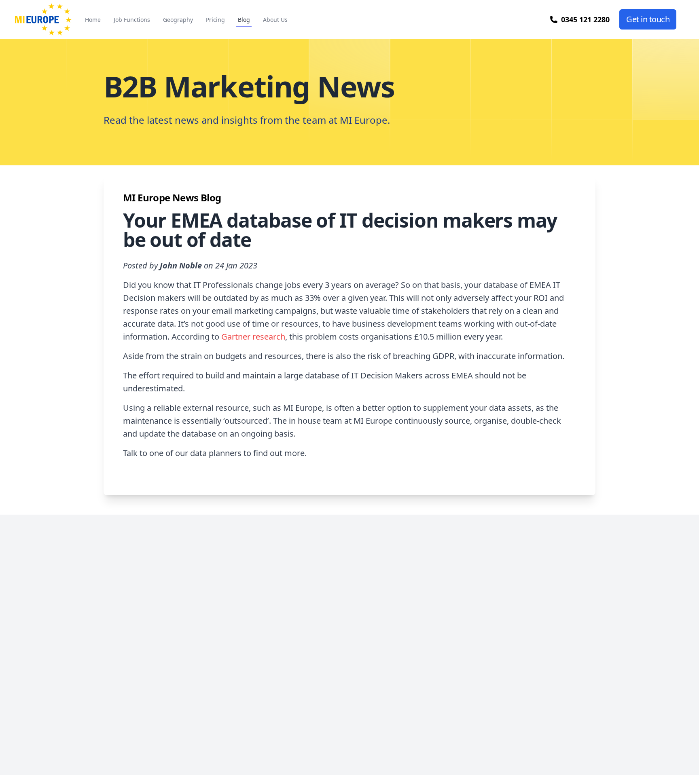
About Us (275, 19)
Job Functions (132, 19)
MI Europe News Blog (172, 197)
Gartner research (253, 336)
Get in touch (647, 19)
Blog (244, 19)
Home (93, 19)
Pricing (215, 19)
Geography (178, 19)
